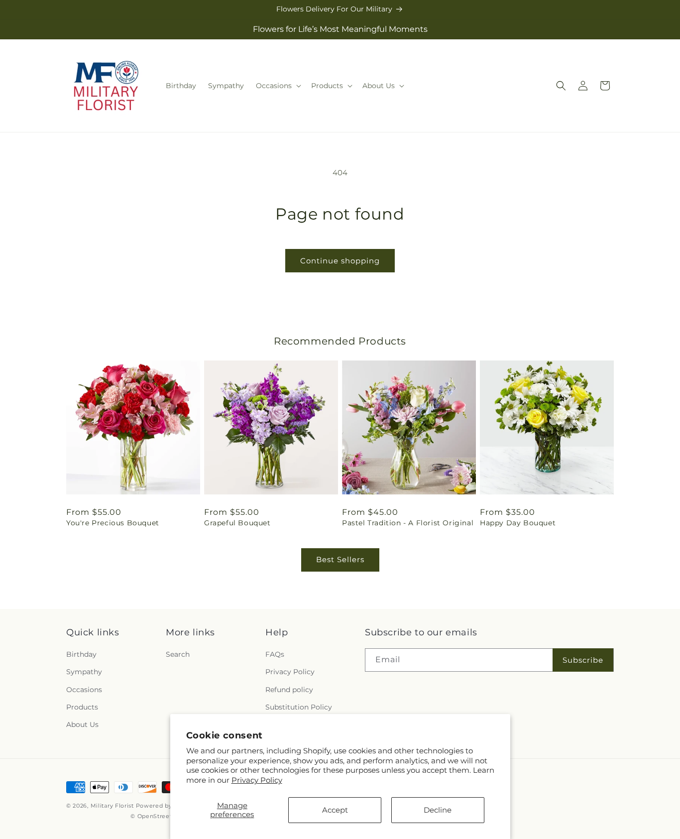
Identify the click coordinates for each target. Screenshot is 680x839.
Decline (438, 810)
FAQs (274, 654)
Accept (335, 810)
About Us (82, 724)
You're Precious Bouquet (112, 522)
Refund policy (289, 689)
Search (178, 654)
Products (82, 707)
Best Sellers (340, 559)
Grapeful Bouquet (237, 522)
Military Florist (112, 805)
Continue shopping (340, 260)
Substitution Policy (298, 707)
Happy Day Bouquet (518, 522)
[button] (277, 85)
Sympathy (84, 671)
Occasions (84, 689)
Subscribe (583, 660)
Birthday (81, 654)
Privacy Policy (256, 780)
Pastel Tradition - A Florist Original (407, 522)
